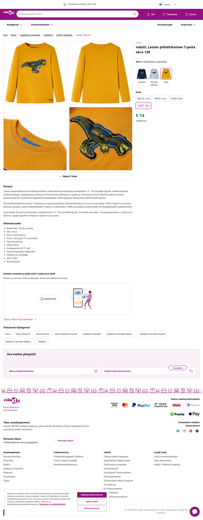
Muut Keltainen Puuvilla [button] (66, 334)
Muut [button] (7, 334)
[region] (56, 502)
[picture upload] (82, 298)
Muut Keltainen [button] (23, 334)
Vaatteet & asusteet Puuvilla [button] (152, 334)
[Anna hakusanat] (134, 14)
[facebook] (178, 431)
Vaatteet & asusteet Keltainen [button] (120, 334)
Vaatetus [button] (42, 341)
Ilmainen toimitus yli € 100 (82, 4)
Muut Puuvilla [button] (42, 334)
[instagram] (184, 431)
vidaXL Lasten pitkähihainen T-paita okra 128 (165, 49)
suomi (167, 4)
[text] (140, 116)
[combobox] (77, 14)
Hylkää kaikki (92, 501)
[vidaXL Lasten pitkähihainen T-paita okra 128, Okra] (35, 72)
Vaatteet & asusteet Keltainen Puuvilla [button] (19, 341)
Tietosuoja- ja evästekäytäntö (52, 504)
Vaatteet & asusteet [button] (92, 334)
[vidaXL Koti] (8, 13)
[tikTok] (197, 431)
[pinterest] (190, 431)
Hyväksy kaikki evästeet (92, 495)
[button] (141, 77)
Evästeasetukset (112, 476)
